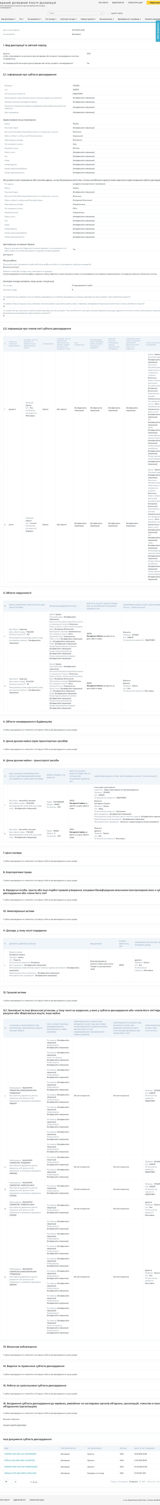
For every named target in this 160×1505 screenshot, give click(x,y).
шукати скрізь (117, 13)
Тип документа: (34, 19)
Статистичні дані (135, 3)
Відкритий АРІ (118, 3)
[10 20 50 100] (10, 1482)
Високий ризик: (106, 19)
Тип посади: (50, 19)
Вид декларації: (7, 19)
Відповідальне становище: (129, 19)
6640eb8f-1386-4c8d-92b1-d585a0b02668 (20, 1467)
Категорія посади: (67, 19)
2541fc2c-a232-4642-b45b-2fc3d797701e (19, 1460)
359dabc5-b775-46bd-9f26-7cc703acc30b (20, 1473)
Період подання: (87, 19)
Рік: (21, 19)
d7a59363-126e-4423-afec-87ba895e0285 (20, 1454)
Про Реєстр (103, 3)
